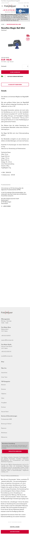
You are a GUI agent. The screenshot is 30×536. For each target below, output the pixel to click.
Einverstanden (15, 531)
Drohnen (3, 407)
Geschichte (4, 372)
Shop (2, 361)
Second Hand (4, 411)
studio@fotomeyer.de (6, 356)
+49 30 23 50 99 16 (6, 351)
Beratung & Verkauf (6, 423)
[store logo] (10, 6)
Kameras (3, 389)
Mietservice (4, 437)
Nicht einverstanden (15, 522)
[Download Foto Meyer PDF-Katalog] (22, 11)
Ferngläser (4, 402)
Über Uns (3, 368)
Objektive (3, 393)
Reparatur (3, 428)
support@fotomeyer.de (7, 340)
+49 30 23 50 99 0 (5, 2)
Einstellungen (15, 527)
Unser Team (4, 377)
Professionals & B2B (6, 419)
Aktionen (3, 384)
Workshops (4, 432)
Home (2, 24)
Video (2, 398)
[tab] (15, 91)
